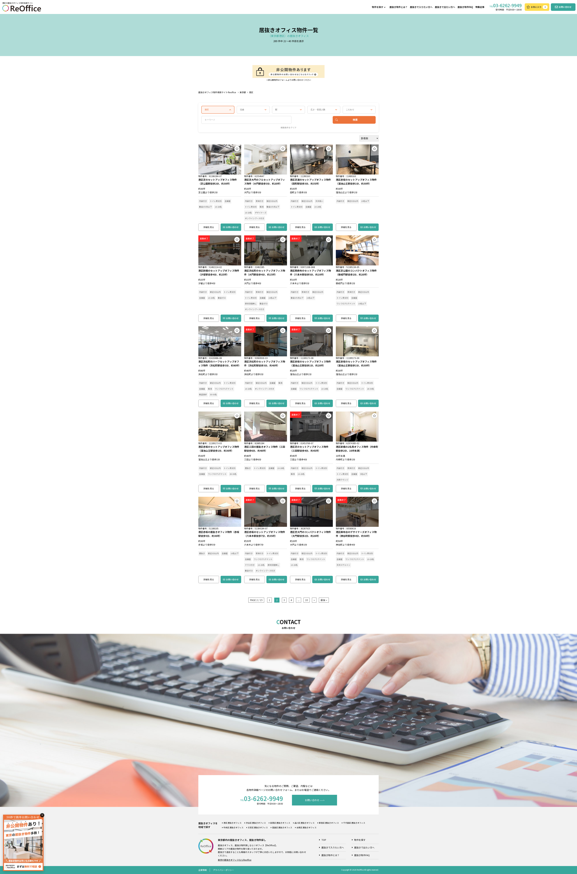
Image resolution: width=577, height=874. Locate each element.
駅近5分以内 (272, 201)
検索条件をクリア (288, 127)
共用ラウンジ (342, 479)
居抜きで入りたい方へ (421, 7)
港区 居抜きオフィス (232, 822)
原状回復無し (251, 303)
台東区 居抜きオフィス (306, 827)
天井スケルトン (343, 564)
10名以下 (365, 201)
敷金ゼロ (222, 297)
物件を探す (377, 7)
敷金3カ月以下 (205, 206)
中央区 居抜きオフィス (233, 827)
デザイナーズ (260, 212)
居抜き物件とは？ (398, 7)
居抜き (248, 468)
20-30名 (370, 388)
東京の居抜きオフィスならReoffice (234, 859)
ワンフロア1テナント (346, 303)
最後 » (324, 600)
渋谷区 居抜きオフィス (256, 822)
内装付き (203, 201)
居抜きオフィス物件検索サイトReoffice (217, 92)
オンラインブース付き (254, 218)
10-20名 (218, 206)
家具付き (260, 201)
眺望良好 (203, 394)
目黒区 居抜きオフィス (280, 822)
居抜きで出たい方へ (445, 7)
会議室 (227, 201)
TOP (323, 840)
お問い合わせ (232, 227)
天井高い (319, 201)
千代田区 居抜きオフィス (354, 822)
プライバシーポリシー (223, 869)
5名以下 (363, 474)
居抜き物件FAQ (465, 7)
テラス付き (250, 564)
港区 (251, 92)
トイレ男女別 (216, 201)
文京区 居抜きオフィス (258, 827)
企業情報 (202, 869)
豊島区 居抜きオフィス (282, 827)
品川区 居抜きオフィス (304, 822)
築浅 (262, 206)
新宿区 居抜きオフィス (329, 822)
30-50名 (213, 394)
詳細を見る (208, 227)
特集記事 (479, 7)
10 (306, 600)
